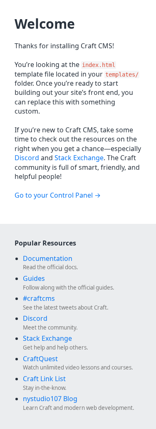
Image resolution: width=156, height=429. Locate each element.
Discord (27, 157)
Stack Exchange (79, 157)
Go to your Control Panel (54, 195)
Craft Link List (44, 378)
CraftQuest (40, 358)
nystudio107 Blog (50, 398)
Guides (34, 278)
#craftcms (39, 298)
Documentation (47, 258)
